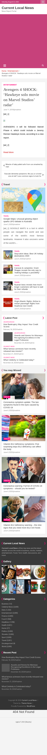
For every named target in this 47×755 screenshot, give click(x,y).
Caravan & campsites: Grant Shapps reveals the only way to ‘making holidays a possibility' (27, 270)
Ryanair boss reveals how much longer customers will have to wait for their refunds (28, 287)
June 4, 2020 (19, 259)
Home (4, 628)
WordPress (31, 706)
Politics (4, 631)
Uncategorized (8, 322)
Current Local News (18, 8)
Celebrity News (8, 346)
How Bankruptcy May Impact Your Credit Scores (21, 657)
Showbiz (5, 634)
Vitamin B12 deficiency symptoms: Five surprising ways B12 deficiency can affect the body (22, 446)
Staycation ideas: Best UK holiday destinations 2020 (28, 255)
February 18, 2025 (9, 329)
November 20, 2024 (10, 363)
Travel (6, 184)
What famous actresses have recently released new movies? (19, 350)
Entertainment (10, 85)
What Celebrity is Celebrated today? (18, 360)
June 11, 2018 (8, 110)
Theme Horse (26, 703)
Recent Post (9, 652)
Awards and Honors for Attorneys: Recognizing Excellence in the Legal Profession (28, 337)
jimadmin (17, 110)
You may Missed (12, 370)
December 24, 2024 (21, 343)
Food (4, 619)
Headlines (5, 622)
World (4, 646)
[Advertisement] (23, 38)
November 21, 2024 (10, 354)
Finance (5, 616)
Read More (8, 152)
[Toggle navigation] (5, 65)
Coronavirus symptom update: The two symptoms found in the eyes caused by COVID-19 (21, 405)
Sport (4, 637)
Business (5, 604)
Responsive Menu (42, 2)
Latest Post (11, 318)
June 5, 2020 (8, 224)
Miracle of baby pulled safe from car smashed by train (24, 165)
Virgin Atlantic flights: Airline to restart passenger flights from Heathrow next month (27, 303)
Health (7, 397)
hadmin (19, 329)
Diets (3, 610)
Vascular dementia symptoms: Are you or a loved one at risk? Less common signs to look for (22, 175)
